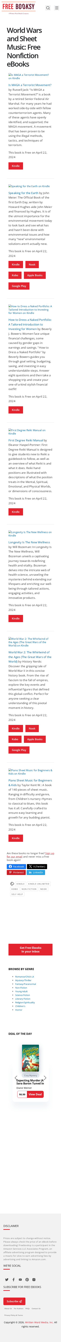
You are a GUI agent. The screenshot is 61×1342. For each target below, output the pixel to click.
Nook (32, 264)
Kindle (16, 166)
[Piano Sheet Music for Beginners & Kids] (30, 772)
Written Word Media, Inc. (39, 1322)
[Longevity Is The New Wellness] (30, 533)
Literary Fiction (22, 998)
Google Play (19, 286)
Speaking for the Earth (23, 193)
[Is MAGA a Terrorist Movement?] (30, 76)
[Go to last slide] (16, 1078)
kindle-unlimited (38, 884)
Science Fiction (22, 995)
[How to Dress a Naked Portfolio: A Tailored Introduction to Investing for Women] (30, 310)
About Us (8, 1308)
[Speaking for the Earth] (30, 186)
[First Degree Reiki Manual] (30, 431)
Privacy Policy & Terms (13, 1315)
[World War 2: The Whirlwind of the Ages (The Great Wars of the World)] (30, 642)
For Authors (18, 1308)
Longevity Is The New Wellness (29, 542)
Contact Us (36, 1308)
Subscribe (12, 1301)
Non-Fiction (29, 889)
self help (17, 894)
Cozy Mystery (30, 1075)
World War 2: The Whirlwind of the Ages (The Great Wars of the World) (30, 656)
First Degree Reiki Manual (25, 440)
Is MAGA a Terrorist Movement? (29, 85)
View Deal (35, 1094)
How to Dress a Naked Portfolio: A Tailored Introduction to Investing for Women (30, 324)
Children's (20, 1006)
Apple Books (34, 275)
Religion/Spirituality (25, 1002)
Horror (18, 1009)
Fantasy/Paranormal (25, 983)
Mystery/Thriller (23, 980)
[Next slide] (45, 1078)
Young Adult (21, 991)
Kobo (15, 275)
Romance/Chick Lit (24, 976)
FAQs (27, 1308)
